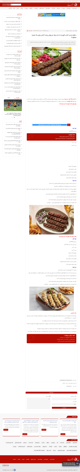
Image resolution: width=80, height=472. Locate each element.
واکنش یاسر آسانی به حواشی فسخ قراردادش (13, 43)
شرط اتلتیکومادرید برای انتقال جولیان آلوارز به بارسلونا (13, 18)
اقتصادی (36, 8)
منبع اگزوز (65, 446)
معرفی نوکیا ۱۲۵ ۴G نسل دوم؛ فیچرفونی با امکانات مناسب (12, 153)
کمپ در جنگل (49, 450)
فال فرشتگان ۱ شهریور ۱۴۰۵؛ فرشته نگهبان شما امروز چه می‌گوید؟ (12, 75)
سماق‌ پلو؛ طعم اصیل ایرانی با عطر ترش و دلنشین (66, 341)
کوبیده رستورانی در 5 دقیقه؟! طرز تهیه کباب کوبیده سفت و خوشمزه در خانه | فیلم (30, 421)
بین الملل (58, 8)
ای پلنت (54, 450)
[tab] (17, 98)
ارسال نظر (64, 407)
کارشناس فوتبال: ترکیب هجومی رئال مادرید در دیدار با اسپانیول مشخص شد (12, 87)
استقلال (48, 442)
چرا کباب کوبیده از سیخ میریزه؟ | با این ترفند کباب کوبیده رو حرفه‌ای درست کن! (11, 421)
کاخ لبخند (50, 446)
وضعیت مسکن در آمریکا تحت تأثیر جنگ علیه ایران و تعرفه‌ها (12, 71)
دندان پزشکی (45, 446)
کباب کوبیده (69, 386)
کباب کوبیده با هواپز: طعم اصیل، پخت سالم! (69, 421)
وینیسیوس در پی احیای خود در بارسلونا (14, 33)
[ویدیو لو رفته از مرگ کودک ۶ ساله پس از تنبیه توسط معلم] (69, 125)
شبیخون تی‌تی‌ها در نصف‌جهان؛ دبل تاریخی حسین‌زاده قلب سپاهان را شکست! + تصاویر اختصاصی (13, 114)
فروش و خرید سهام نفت (73, 446)
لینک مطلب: (74, 380)
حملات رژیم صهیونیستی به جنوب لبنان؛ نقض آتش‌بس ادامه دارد (13, 92)
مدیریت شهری (41, 8)
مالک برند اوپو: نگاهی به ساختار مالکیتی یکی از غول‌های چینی (13, 125)
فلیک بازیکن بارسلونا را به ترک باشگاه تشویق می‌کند (12, 46)
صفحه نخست (74, 8)
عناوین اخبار (68, 8)
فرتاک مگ (10, 8)
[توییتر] (3, 4)
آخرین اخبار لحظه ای (21, 446)
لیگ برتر (43, 442)
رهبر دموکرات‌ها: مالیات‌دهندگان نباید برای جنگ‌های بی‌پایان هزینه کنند (12, 83)
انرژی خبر (14, 446)
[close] (78, 460)
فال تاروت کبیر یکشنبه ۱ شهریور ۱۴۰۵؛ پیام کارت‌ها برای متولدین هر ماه (12, 67)
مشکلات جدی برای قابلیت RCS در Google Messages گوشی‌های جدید (13, 133)
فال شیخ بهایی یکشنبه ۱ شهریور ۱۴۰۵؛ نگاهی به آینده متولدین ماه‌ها (12, 79)
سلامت (18, 8)
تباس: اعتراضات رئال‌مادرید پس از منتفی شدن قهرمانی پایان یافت (13, 55)
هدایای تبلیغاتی (29, 446)
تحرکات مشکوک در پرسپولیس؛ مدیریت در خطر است (12, 21)
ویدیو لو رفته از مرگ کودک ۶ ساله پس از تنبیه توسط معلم (49, 124)
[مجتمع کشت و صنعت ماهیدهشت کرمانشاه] (51, 14)
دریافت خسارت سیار (37, 446)
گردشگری (30, 8)
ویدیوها (9, 97)
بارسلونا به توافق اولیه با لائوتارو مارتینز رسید (13, 40)
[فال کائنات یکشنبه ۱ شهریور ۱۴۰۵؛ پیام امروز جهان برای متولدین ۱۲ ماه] (77, 463)
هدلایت (55, 446)
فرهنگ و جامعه (69, 30)
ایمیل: (74, 401)
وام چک (60, 446)
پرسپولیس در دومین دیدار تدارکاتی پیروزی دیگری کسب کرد (12, 30)
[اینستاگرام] (5, 4)
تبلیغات (70, 1)
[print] (28, 30)
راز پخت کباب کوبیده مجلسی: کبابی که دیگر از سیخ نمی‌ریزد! (50, 421)
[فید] (9, 4)
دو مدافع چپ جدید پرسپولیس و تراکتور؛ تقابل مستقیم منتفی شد (13, 37)
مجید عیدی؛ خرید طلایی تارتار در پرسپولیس (13, 26)
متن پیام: (47, 396)
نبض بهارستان (37, 442)
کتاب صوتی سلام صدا (9, 442)
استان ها (53, 8)
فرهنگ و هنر (48, 8)
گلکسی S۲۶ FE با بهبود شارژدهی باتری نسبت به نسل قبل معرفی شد (12, 137)
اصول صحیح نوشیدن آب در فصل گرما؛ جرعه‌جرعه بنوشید (64, 138)
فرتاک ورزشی (75, 442)
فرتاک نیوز (70, 99)
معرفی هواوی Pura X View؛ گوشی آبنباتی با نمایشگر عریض (12, 141)
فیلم (14, 8)
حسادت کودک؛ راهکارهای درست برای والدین (67, 337)
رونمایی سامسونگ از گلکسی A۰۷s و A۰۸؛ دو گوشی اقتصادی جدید (12, 145)
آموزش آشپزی (68, 442)
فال (57, 442)
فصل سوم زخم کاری (18, 442)
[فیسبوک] (7, 4)
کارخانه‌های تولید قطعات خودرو (72, 450)
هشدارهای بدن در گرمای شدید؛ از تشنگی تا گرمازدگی (65, 339)
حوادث (22, 8)
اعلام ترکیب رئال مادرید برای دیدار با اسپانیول (13, 24)
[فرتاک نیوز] (71, 6)
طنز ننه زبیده (31, 442)
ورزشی (26, 8)
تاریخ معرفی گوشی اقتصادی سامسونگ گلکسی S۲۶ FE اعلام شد (12, 149)
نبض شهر (24, 442)
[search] (11, 5)
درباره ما (76, 1)
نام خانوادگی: (73, 396)
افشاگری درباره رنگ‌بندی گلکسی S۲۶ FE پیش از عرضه (13, 129)
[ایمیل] (29, 30)
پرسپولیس (53, 442)
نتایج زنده (66, 1)
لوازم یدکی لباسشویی (61, 450)
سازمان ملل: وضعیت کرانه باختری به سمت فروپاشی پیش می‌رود (12, 59)
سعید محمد (62, 442)
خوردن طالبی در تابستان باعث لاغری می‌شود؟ (66, 136)
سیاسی (63, 8)
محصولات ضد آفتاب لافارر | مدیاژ (39, 450)
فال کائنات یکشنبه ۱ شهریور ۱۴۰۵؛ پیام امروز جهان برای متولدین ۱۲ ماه (69, 464)
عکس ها (17, 97)
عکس (73, 1)
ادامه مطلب (63, 434)
